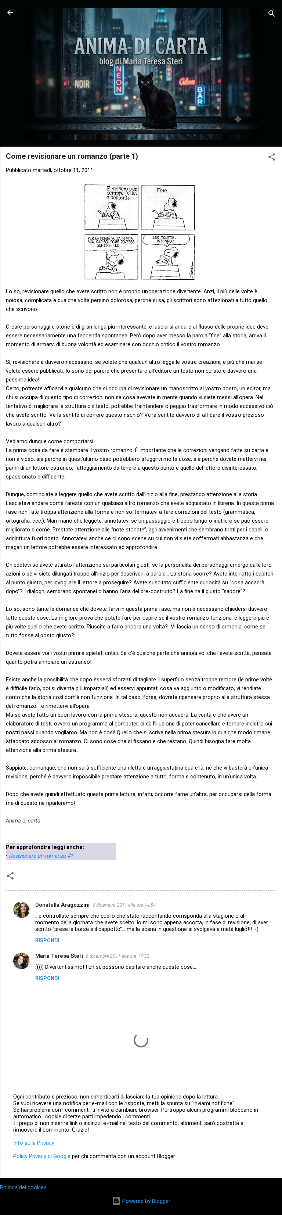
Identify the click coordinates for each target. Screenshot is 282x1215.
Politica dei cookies (23, 1187)
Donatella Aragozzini (62, 905)
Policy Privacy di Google (41, 1156)
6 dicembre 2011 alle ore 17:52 (117, 956)
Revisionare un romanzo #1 (41, 856)
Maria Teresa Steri (59, 956)
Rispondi (47, 940)
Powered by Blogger (145, 1201)
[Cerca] (271, 15)
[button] (271, 158)
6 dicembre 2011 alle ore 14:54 (124, 905)
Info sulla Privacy (33, 1143)
